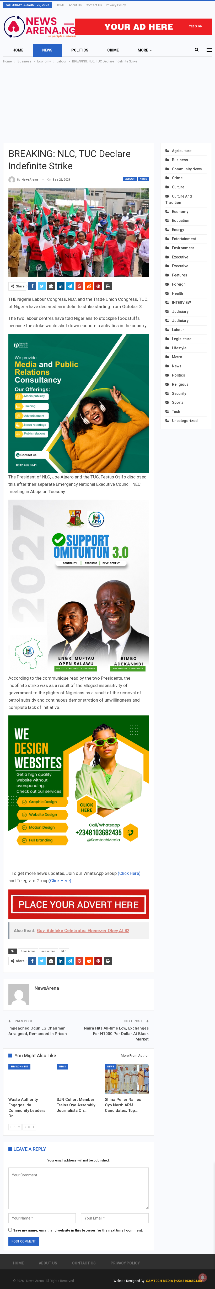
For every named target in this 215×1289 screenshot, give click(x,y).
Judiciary (180, 311)
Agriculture (181, 151)
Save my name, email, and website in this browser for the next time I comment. (78, 1230)
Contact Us (94, 5)
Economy (180, 212)
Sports (178, 402)
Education (180, 220)
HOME (60, 5)
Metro (177, 357)
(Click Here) (129, 873)
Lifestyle (179, 348)
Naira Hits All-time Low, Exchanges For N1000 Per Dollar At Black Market (116, 1034)
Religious (180, 384)
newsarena (48, 951)
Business (180, 160)
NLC (63, 951)
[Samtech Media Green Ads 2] (78, 784)
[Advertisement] (107, 103)
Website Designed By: (130, 1281)
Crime (113, 50)
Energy (178, 230)
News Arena (28, 951)
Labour (130, 178)
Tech (176, 411)
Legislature (181, 339)
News (47, 50)
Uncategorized (185, 421)
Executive (180, 257)
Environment (19, 1066)
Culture (178, 187)
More (143, 50)
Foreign (179, 284)
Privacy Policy (116, 5)
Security (179, 393)
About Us (75, 5)
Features (179, 275)
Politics (79, 50)
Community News (187, 169)
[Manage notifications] (202, 1277)
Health (177, 293)
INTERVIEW (181, 302)
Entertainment (184, 239)
